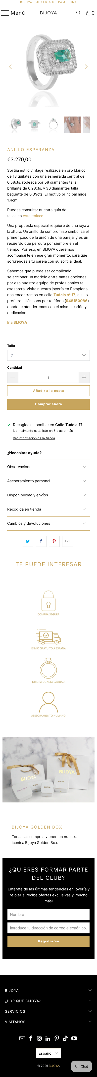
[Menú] (3, 13)
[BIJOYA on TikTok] (65, 1038)
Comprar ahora (48, 404)
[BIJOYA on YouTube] (74, 1038)
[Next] (86, 67)
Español (45, 1053)
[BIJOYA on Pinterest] (57, 1038)
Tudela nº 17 (64, 294)
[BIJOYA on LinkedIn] (48, 1038)
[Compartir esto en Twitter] (28, 541)
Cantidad (14, 367)
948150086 (77, 300)
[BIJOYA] (48, 13)
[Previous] (11, 67)
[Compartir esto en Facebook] (41, 541)
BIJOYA (54, 1066)
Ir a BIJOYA (17, 322)
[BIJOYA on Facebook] (31, 1038)
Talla (11, 346)
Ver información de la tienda (34, 438)
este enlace (33, 215)
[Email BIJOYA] (22, 1038)
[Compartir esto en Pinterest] (54, 541)
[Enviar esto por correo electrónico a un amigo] (67, 541)
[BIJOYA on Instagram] (39, 1038)
